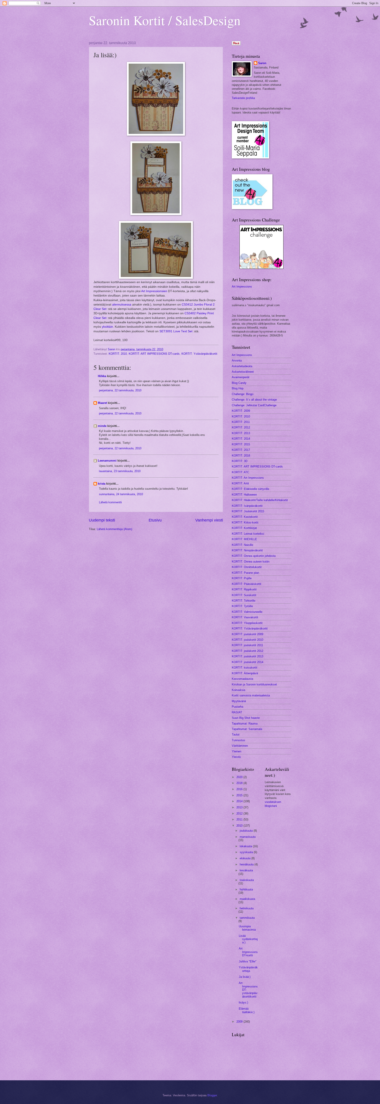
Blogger (212, 1095)
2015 (239, 795)
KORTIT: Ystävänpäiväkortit (199, 353)
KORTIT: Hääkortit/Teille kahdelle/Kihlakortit (260, 500)
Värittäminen (240, 745)
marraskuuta (248, 836)
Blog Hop (237, 388)
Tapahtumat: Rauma (245, 723)
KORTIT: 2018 (241, 455)
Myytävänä (239, 701)
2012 (239, 813)
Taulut (235, 734)
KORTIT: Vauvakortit (245, 617)
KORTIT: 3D (239, 461)
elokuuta (245, 858)
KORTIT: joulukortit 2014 (247, 662)
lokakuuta (246, 846)
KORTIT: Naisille (242, 545)
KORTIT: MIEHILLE (244, 539)
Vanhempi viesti (209, 520)
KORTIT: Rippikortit (244, 589)
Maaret (102, 403)
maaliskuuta (247, 899)
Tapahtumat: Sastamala (247, 729)
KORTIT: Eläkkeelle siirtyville (250, 489)
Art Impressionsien (154, 291)
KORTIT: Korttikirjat (244, 528)
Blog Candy (239, 383)
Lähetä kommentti (110, 502)
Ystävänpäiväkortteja (248, 969)
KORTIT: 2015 (241, 444)
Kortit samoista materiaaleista (251, 695)
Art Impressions (242, 286)
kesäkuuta (246, 870)
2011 (239, 819)
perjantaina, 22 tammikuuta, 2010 (120, 390)
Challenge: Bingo (242, 394)
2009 (239, 1021)
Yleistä (236, 757)
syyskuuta (247, 852)
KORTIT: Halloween (244, 494)
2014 (239, 801)
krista (101, 483)
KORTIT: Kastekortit (245, 516)
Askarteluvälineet (243, 371)
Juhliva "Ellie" (247, 961)
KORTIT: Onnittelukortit (247, 567)
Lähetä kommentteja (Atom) (114, 529)
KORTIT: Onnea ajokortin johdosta (254, 555)
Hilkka (102, 376)
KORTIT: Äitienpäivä (245, 673)
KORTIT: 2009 (241, 410)
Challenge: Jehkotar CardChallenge (254, 405)
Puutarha (237, 706)
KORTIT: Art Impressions (248, 477)
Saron (262, 63)
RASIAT (237, 712)
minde (102, 426)
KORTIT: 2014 (241, 438)
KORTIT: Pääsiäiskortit (246, 584)
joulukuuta (247, 830)
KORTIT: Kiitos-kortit (245, 522)
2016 (239, 789)
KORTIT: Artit (240, 483)
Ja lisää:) (244, 976)
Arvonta (237, 360)
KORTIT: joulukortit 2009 (247, 634)
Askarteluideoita (242, 366)
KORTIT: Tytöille (242, 606)
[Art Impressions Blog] (261, 268)
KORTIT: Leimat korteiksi (248, 533)
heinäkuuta (247, 864)
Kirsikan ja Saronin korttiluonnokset (254, 684)
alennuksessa (122, 304)
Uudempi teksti (102, 520)
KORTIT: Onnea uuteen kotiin (250, 561)
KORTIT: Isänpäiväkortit (247, 505)
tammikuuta (247, 917)
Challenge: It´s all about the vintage (254, 399)
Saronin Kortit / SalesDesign (165, 20)
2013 (239, 807)
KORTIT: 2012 (241, 427)
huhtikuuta (246, 889)
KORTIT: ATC (240, 472)
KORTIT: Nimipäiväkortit (247, 550)
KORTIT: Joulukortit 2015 (248, 511)
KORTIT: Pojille (242, 578)
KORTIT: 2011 (241, 422)
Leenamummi (107, 460)
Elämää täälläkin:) (246, 1010)
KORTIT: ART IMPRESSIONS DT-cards (154, 353)
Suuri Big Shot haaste (246, 717)
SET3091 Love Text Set (175, 331)
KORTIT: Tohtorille (243, 600)
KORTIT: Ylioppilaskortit (247, 623)
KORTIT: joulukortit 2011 (247, 645)
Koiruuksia (238, 690)
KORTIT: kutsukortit (244, 667)
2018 (239, 783)
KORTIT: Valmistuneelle (247, 611)
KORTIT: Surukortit (244, 595)
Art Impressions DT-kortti (248, 952)
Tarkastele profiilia (243, 98)
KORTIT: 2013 (241, 433)
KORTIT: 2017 (241, 449)
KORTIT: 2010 (118, 353)
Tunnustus (238, 740)
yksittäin (107, 326)
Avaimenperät (240, 377)
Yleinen (236, 751)
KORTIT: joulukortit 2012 (247, 651)
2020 (239, 777)
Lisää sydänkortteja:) (248, 939)
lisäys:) (243, 1002)
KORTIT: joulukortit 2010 (247, 639)
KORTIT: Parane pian (245, 572)
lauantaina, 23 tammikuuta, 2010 (120, 471)
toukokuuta (247, 880)
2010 (239, 825)
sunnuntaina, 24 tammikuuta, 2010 (121, 494)
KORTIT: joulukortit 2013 (247, 656)
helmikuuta (247, 908)
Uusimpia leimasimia (247, 928)
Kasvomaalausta (242, 678)
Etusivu (155, 520)
